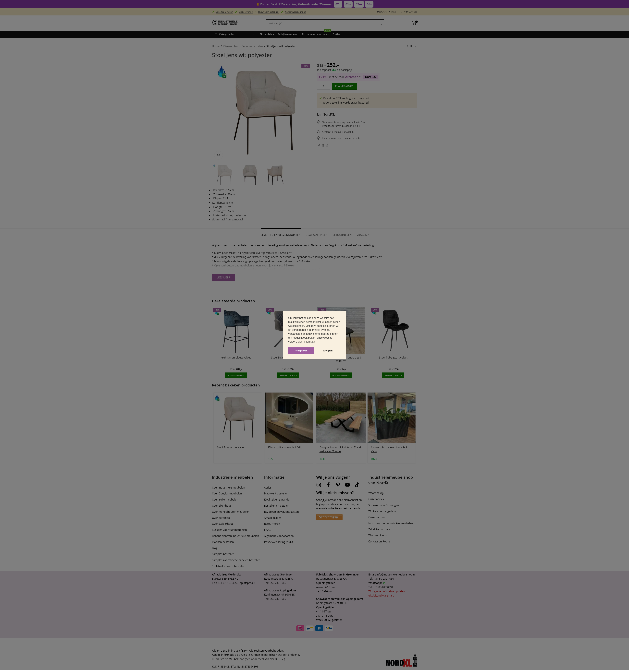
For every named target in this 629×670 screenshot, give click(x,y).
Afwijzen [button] (328, 350)
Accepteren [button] (301, 350)
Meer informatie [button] (306, 341)
